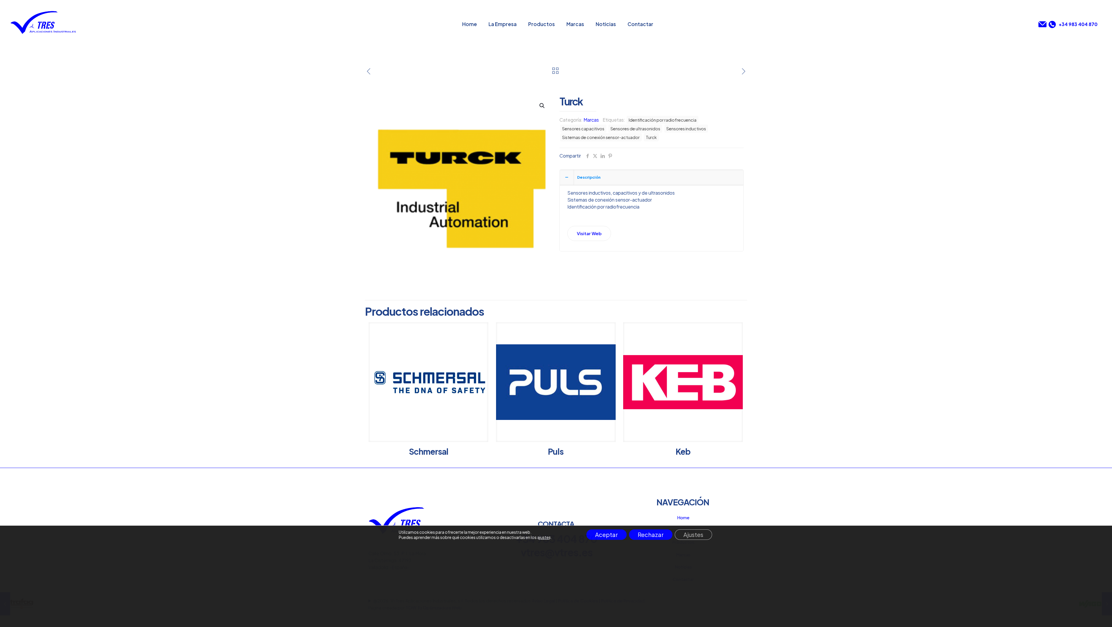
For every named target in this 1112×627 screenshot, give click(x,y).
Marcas (591, 120)
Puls (556, 451)
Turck (651, 137)
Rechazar (651, 534)
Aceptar (606, 534)
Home (683, 517)
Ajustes (693, 534)
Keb (683, 451)
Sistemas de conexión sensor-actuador (601, 137)
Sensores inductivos (686, 128)
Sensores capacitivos (583, 128)
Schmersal (428, 451)
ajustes (544, 537)
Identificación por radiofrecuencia (662, 120)
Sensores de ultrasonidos (635, 128)
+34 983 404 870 (1078, 24)
